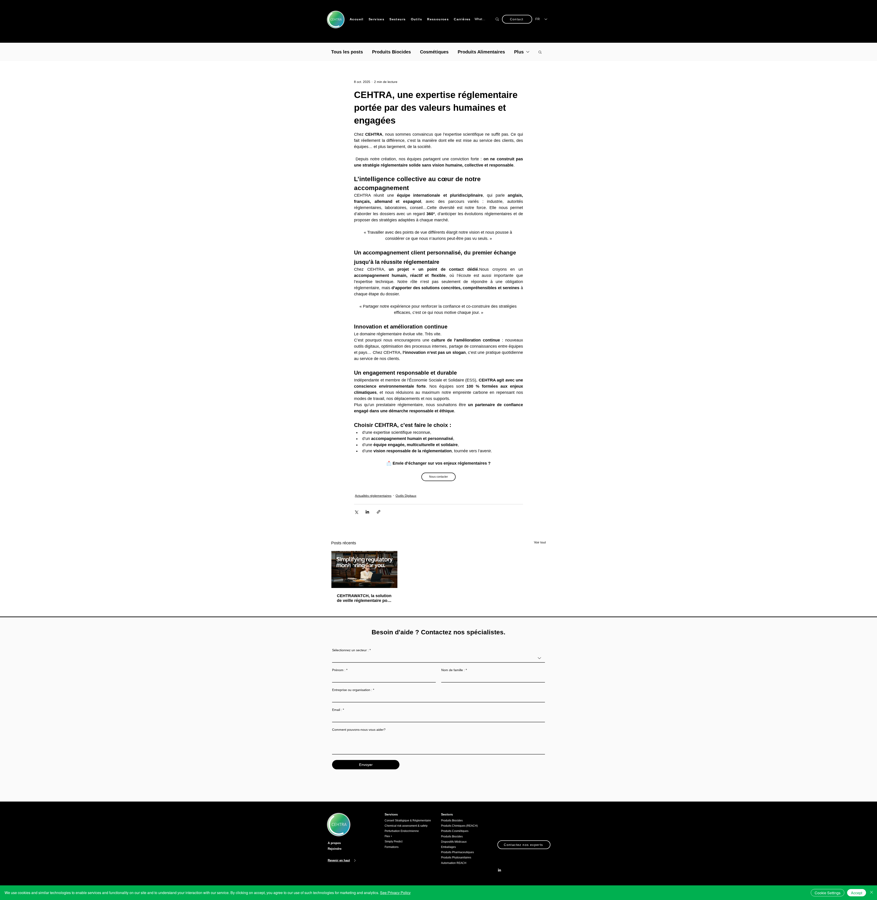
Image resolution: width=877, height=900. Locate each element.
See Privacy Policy (395, 892)
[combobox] (438, 658)
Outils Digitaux (406, 496)
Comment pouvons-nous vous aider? (359, 729)
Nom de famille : (454, 670)
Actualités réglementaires (373, 496)
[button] (376, 19)
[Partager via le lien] (378, 512)
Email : (338, 710)
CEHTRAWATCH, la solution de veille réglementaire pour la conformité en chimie (364, 598)
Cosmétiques (434, 51)
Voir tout (540, 542)
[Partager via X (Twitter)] (356, 512)
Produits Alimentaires (481, 51)
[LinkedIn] (499, 870)
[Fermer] (871, 892)
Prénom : (339, 670)
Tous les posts (347, 51)
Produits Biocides (391, 51)
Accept (856, 892)
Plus (519, 51)
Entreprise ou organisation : (353, 690)
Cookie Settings (827, 892)
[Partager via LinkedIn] (367, 512)
